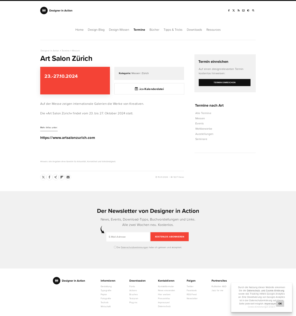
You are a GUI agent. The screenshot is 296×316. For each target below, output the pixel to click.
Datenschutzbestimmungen (134, 247)
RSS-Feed (192, 294)
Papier (104, 294)
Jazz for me (217, 290)
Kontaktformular (166, 286)
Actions (133, 290)
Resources (213, 30)
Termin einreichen (213, 61)
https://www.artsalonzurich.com (67, 138)
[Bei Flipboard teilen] (62, 176)
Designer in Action (56, 10)
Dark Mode (248, 10)
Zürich (145, 73)
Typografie (106, 290)
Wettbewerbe (203, 128)
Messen (76, 50)
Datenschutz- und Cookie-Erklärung (265, 290)
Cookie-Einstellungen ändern (261, 307)
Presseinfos (164, 298)
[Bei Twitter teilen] (43, 176)
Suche (253, 10)
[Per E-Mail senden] (68, 176)
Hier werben (164, 294)
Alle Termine (203, 113)
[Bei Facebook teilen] (49, 176)
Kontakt (243, 10)
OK (280, 303)
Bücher (154, 30)
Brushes (133, 294)
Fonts (132, 286)
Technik (104, 302)
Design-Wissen (119, 30)
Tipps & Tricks (173, 30)
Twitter (190, 286)
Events (199, 123)
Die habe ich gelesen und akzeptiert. (149, 247)
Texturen (133, 298)
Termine (139, 30)
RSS (238, 10)
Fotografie (106, 298)
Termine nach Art (209, 105)
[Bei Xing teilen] (56, 176)
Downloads (194, 30)
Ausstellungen (204, 134)
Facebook (228, 10)
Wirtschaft (106, 306)
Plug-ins (133, 302)
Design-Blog (96, 30)
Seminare (201, 139)
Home (79, 30)
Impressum (270, 303)
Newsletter (192, 298)
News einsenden (166, 290)
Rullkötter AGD (219, 286)
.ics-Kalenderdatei (151, 89)
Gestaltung (106, 286)
